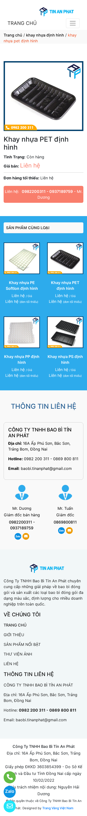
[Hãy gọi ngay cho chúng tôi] (6, 777)
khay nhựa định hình (45, 35)
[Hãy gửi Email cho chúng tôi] (6, 806)
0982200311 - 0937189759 (47, 191)
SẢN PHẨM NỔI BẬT (22, 644)
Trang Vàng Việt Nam (57, 808)
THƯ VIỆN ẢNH (18, 654)
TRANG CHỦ (22, 23)
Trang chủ (13, 35)
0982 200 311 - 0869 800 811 (51, 458)
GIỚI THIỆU (14, 634)
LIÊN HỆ (11, 663)
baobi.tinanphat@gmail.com (46, 468)
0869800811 (65, 522)
